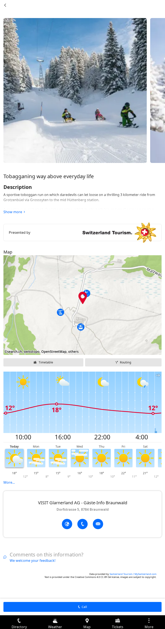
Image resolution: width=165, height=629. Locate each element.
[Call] (82, 524)
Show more (12, 212)
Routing (125, 362)
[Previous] (5, 5)
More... (9, 482)
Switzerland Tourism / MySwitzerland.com (133, 574)
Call (84, 607)
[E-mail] (98, 524)
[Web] (67, 524)
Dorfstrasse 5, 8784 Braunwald (83, 509)
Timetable (46, 362)
